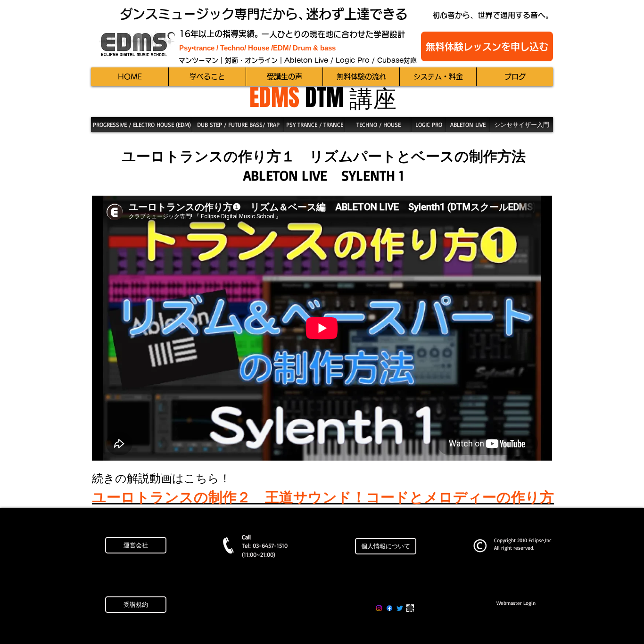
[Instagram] (379, 608)
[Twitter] (400, 608)
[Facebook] (389, 608)
